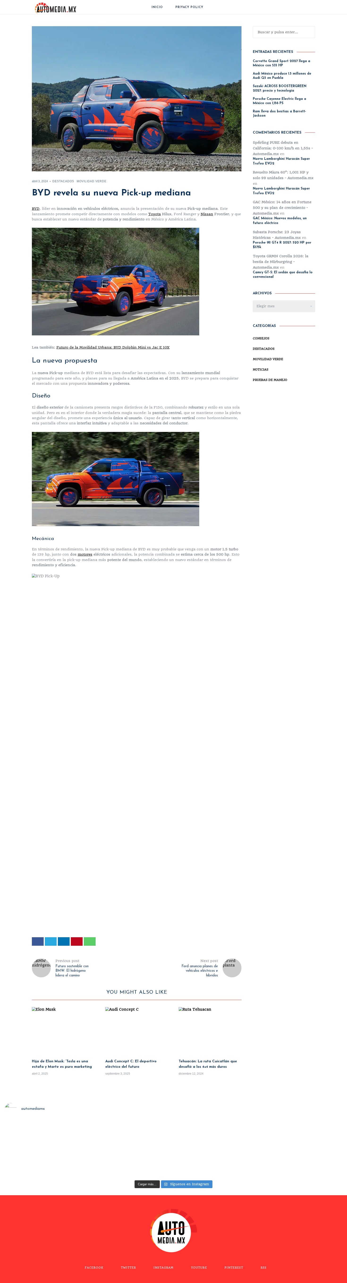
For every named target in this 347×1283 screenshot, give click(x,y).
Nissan (207, 214)
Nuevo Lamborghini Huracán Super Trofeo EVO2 (281, 161)
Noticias (260, 369)
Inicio (157, 7)
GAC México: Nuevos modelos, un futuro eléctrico (280, 221)
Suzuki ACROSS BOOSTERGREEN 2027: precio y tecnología (279, 88)
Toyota (154, 214)
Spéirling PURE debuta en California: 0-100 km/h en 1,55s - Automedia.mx (283, 148)
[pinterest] (77, 941)
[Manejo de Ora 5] (217, 1149)
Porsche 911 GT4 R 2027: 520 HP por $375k (282, 245)
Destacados (63, 181)
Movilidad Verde (91, 181)
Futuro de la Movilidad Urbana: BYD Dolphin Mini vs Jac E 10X (112, 347)
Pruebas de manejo (270, 380)
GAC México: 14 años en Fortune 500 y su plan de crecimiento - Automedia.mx (282, 207)
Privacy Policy (189, 7)
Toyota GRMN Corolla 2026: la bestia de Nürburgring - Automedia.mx (280, 262)
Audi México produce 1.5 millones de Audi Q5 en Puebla (282, 76)
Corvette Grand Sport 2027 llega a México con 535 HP (281, 63)
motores (85, 554)
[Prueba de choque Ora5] (129, 1149)
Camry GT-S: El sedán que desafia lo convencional (283, 275)
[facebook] (38, 941)
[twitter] (51, 941)
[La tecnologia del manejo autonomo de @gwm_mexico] (304, 1149)
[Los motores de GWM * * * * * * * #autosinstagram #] (42, 1149)
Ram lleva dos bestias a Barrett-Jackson (279, 114)
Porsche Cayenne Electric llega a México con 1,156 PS (279, 101)
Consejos (261, 338)
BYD (35, 209)
